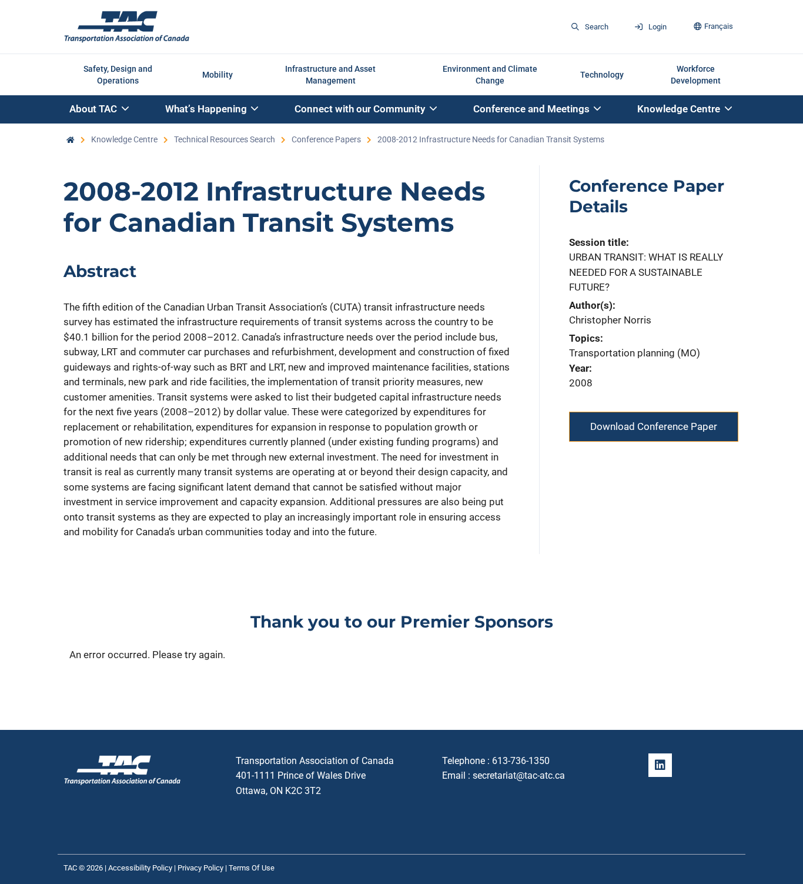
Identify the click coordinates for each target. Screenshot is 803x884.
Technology (602, 74)
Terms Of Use (252, 867)
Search (596, 27)
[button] (100, 109)
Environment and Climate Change (490, 74)
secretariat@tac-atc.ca (519, 775)
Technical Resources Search (224, 139)
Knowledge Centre (124, 139)
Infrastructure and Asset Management (330, 74)
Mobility (217, 74)
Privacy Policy (200, 867)
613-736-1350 (521, 760)
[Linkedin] (660, 765)
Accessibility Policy (140, 867)
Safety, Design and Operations (117, 74)
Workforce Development (696, 74)
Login (657, 27)
